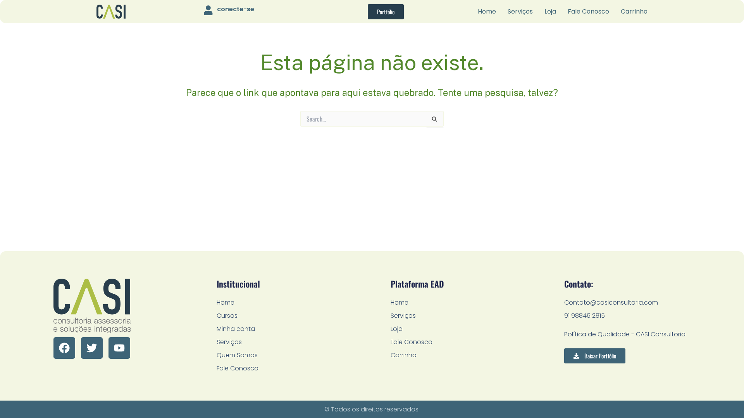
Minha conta (236, 328)
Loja (550, 11)
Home (487, 11)
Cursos (227, 315)
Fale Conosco (588, 11)
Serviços (520, 11)
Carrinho (634, 11)
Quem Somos (237, 355)
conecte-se (235, 9)
